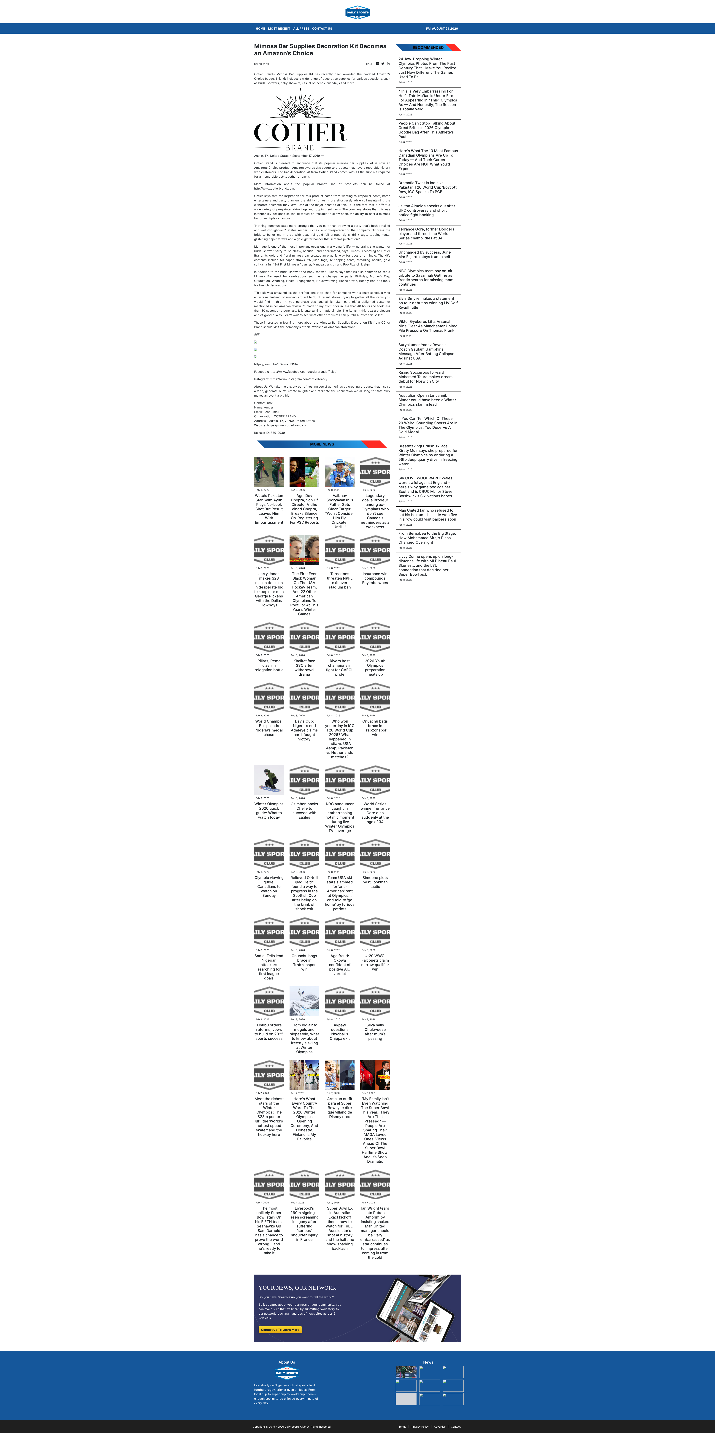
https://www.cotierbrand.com (287, 425)
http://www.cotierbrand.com (274, 188)
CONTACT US (322, 28)
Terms (402, 1426)
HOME (260, 28)
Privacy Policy (420, 1426)
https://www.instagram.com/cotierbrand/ (298, 379)
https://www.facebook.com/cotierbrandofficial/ (303, 371)
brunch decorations (273, 285)
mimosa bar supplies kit (355, 163)
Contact (456, 1426)
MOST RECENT (279, 28)
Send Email (271, 412)
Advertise (440, 1426)
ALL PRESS (301, 28)
